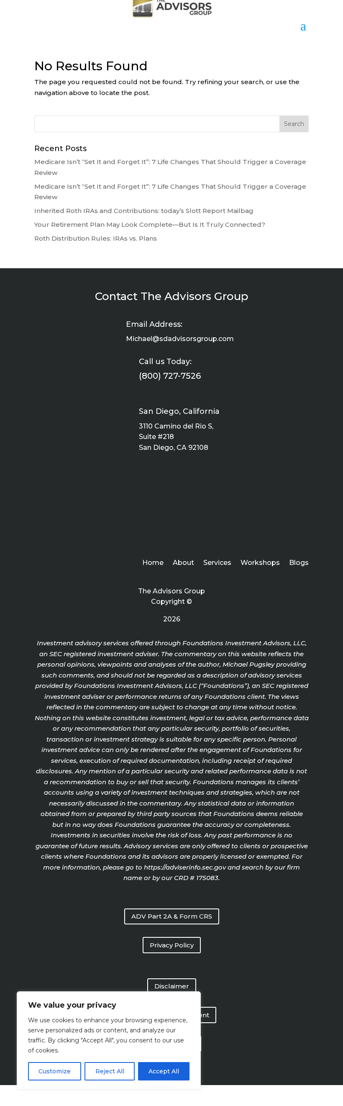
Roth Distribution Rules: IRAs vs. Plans (95, 238)
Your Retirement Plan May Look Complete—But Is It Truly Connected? (149, 224)
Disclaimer (171, 986)
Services (217, 563)
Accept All (163, 1071)
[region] (109, 1040)
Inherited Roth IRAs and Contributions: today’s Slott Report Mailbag (143, 211)
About (183, 563)
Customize (54, 1071)
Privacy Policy (172, 945)
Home (153, 563)
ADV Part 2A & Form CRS (171, 916)
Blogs (299, 563)
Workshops (260, 563)
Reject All (109, 1071)
